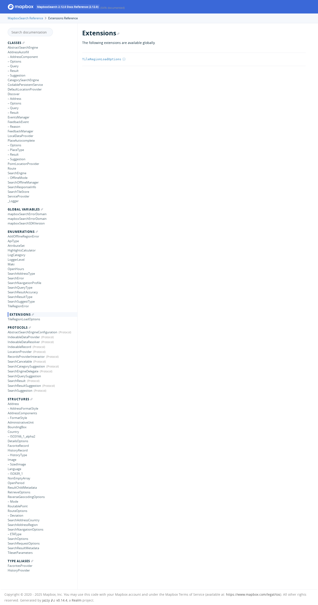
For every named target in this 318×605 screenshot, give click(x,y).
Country (13, 432)
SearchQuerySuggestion (24, 376)
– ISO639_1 (15, 473)
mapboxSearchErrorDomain (27, 214)
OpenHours (16, 269)
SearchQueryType (20, 287)
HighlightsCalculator (22, 250)
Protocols (18, 327)
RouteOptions (17, 511)
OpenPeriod (16, 483)
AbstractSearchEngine (23, 47)
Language (14, 469)
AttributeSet (16, 246)
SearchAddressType (21, 273)
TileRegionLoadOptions (24, 319)
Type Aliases (19, 561)
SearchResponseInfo (22, 187)
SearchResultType (20, 297)
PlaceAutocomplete (21, 140)
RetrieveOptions (19, 492)
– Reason (14, 126)
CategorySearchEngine (23, 80)
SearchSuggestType (21, 301)
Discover (14, 94)
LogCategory (16, 255)
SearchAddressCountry (24, 520)
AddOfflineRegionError (23, 236)
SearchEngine (17, 173)
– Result (13, 71)
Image (12, 460)
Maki (11, 264)
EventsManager (18, 117)
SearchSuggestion (20, 390)
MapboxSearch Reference (25, 18)
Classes (14, 43)
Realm (76, 600)
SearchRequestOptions (24, 543)
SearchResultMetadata (23, 548)
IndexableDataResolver (24, 342)
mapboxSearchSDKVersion (26, 223)
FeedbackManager (20, 131)
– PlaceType (16, 150)
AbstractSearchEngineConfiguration (32, 332)
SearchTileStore (18, 192)
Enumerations (21, 232)
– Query (13, 66)
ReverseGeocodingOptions (26, 497)
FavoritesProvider (20, 566)
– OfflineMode (17, 178)
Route (12, 168)
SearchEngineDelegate (23, 371)
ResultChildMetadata (22, 487)
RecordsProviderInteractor (26, 356)
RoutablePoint (18, 506)
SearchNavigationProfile (24, 283)
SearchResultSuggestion (24, 386)
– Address (14, 99)
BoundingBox (17, 427)
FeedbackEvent (18, 122)
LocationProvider (20, 352)
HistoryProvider (19, 570)
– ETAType (14, 534)
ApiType (13, 241)
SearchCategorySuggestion (26, 366)
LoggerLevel (16, 259)
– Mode (13, 501)
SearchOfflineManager (23, 182)
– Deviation (15, 515)
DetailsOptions (18, 441)
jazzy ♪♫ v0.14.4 (54, 600)
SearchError (16, 278)
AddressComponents (22, 413)
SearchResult (17, 381)
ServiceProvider (18, 196)
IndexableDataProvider (24, 337)
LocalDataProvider (20, 136)
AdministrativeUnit (21, 422)
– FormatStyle (17, 418)
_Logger (13, 201)
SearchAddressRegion (23, 525)
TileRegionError (18, 306)
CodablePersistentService (25, 85)
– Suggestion (16, 75)
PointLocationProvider (23, 164)
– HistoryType (17, 455)
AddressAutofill (18, 52)
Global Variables (24, 209)
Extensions (20, 314)
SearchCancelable (20, 361)
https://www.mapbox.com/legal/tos (253, 594)
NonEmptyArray (19, 478)
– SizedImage (17, 464)
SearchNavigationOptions (25, 529)
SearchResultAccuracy (23, 292)
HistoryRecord (18, 450)
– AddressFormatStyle (23, 408)
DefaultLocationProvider (25, 89)
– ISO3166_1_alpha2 (21, 436)
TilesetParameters (20, 553)
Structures (18, 399)
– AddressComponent (23, 57)
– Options (14, 61)
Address (13, 404)
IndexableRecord (19, 347)
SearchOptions (18, 539)
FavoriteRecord (18, 446)
